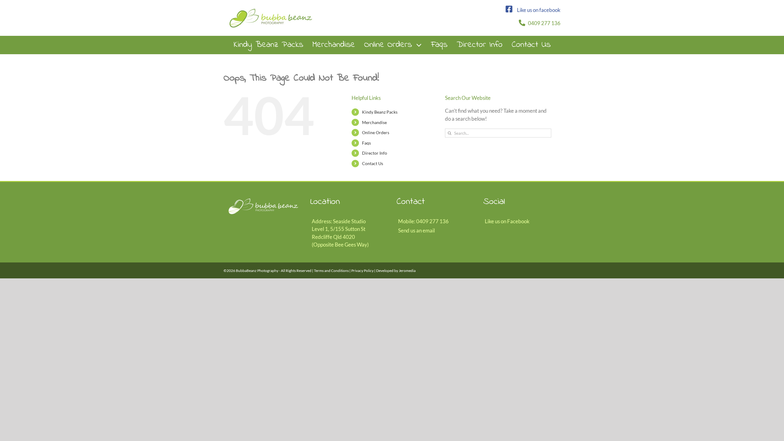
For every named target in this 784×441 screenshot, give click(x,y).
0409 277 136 (544, 23)
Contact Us (372, 163)
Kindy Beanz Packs (380, 112)
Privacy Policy (362, 270)
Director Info (374, 153)
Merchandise (374, 122)
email (429, 230)
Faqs (366, 142)
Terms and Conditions (331, 270)
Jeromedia (407, 270)
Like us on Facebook (507, 221)
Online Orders (375, 132)
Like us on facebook (538, 10)
